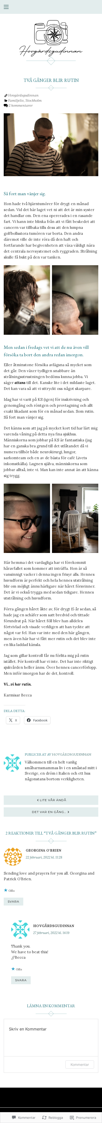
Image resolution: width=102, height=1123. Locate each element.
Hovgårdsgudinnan (23, 95)
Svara (13, 901)
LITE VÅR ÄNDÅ (53, 800)
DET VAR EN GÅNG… (49, 812)
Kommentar (80, 1064)
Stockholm (34, 100)
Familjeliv (16, 100)
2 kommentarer (21, 105)
